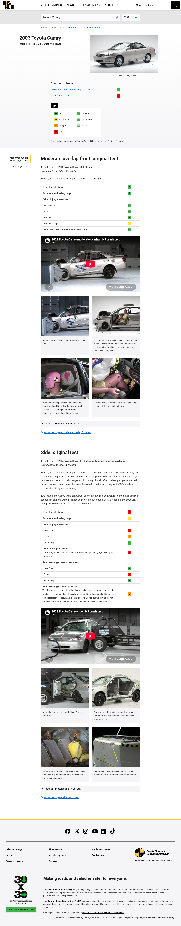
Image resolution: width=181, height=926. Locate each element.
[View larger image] (65, 316)
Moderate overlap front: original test (71, 89)
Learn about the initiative (21, 909)
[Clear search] (116, 17)
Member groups (57, 855)
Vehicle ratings (51, 5)
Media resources (101, 849)
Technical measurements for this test (62, 423)
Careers (53, 861)
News (70, 5)
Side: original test (61, 95)
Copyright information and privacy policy (156, 918)
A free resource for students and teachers (153, 860)
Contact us (98, 855)
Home (44, 27)
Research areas (89, 5)
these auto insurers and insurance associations (103, 912)
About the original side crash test (61, 797)
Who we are (55, 849)
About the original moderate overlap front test (67, 432)
